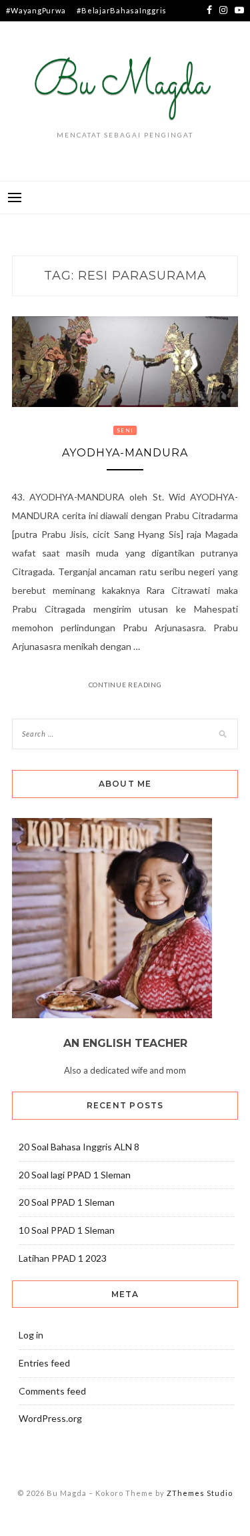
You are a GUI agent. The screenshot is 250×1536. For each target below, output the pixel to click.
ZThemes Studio (200, 1493)
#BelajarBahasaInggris (122, 10)
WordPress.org (50, 1418)
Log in (31, 1334)
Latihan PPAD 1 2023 (63, 1258)
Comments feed (52, 1391)
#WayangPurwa (35, 10)
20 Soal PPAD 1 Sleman (67, 1202)
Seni (125, 430)
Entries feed (44, 1363)
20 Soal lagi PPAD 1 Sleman (75, 1174)
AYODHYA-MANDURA (125, 452)
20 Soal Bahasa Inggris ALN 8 (79, 1146)
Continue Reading (125, 685)
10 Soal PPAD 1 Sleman (67, 1230)
